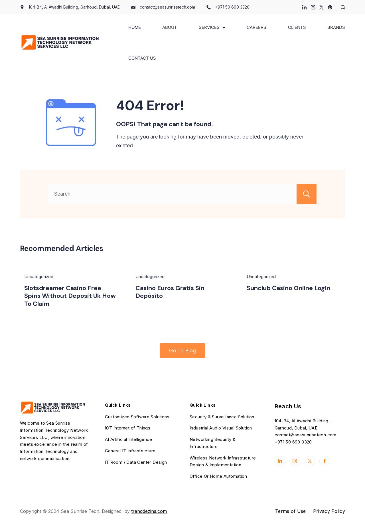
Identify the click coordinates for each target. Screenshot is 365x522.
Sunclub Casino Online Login (288, 288)
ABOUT (169, 27)
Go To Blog (182, 351)
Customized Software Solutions (137, 416)
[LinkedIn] (304, 7)
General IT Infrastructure (130, 450)
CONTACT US (142, 58)
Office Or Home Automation (218, 476)
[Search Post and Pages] (340, 7)
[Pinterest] (330, 7)
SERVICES (209, 27)
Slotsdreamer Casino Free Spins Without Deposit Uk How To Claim (70, 296)
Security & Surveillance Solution (222, 416)
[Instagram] (313, 7)
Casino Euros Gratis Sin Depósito (169, 292)
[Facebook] (324, 461)
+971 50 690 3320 (232, 7)
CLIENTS (297, 27)
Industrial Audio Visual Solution (221, 428)
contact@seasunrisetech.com (167, 7)
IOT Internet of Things (128, 428)
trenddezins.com (149, 511)
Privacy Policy (329, 511)
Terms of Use (290, 511)
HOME (134, 27)
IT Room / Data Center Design (136, 462)
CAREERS (256, 27)
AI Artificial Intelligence (128, 439)
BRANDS (336, 27)
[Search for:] (182, 194)
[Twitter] (321, 7)
